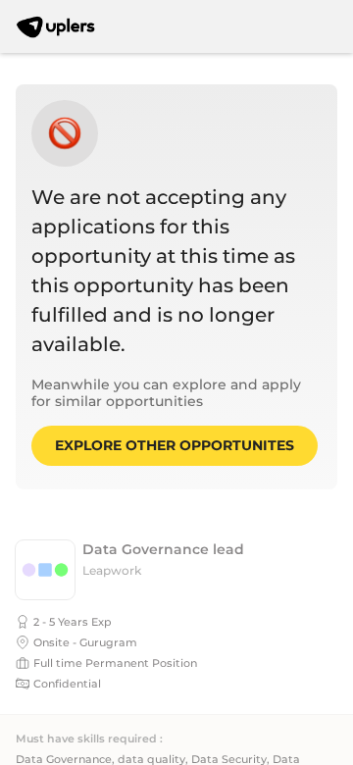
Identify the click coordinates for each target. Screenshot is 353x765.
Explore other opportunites (174, 445)
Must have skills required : (89, 739)
